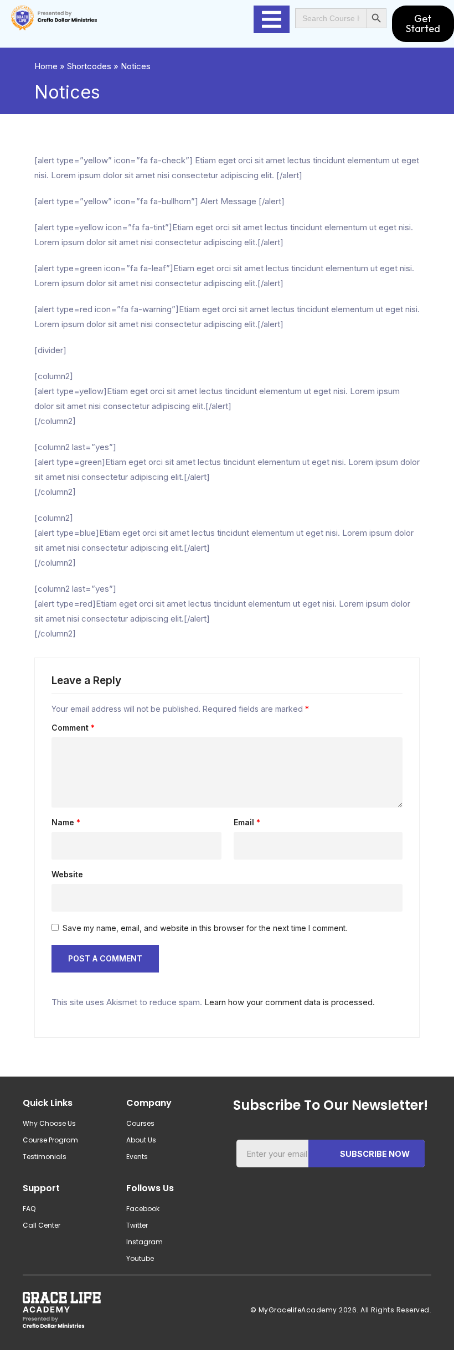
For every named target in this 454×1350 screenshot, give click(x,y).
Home (46, 66)
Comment (73, 728)
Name (65, 822)
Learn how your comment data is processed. (289, 1002)
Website (67, 874)
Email (247, 822)
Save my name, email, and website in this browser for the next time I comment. (205, 928)
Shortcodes (89, 66)
